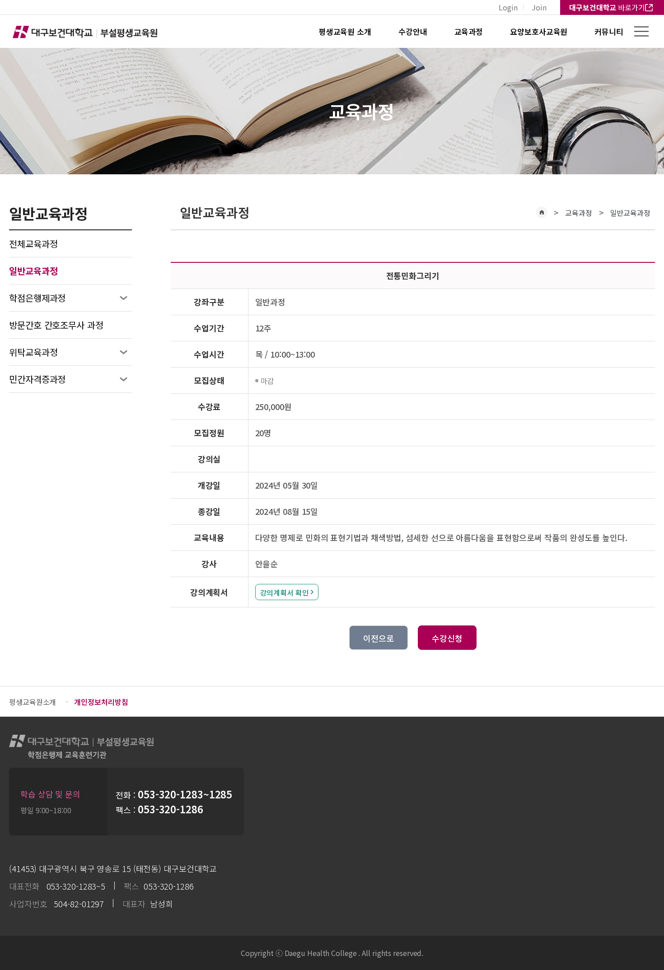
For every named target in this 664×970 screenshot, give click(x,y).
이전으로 (378, 638)
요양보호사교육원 (538, 31)
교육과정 (468, 31)
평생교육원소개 (32, 701)
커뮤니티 (608, 31)
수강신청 (447, 638)
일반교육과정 (630, 212)
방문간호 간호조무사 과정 (56, 324)
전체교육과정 (33, 243)
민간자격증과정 (37, 379)
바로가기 (607, 7)
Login (508, 7)
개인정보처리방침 (101, 701)
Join (539, 7)
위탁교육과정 (33, 352)
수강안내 (412, 31)
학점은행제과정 (37, 297)
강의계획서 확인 (284, 592)
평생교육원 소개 (345, 31)
